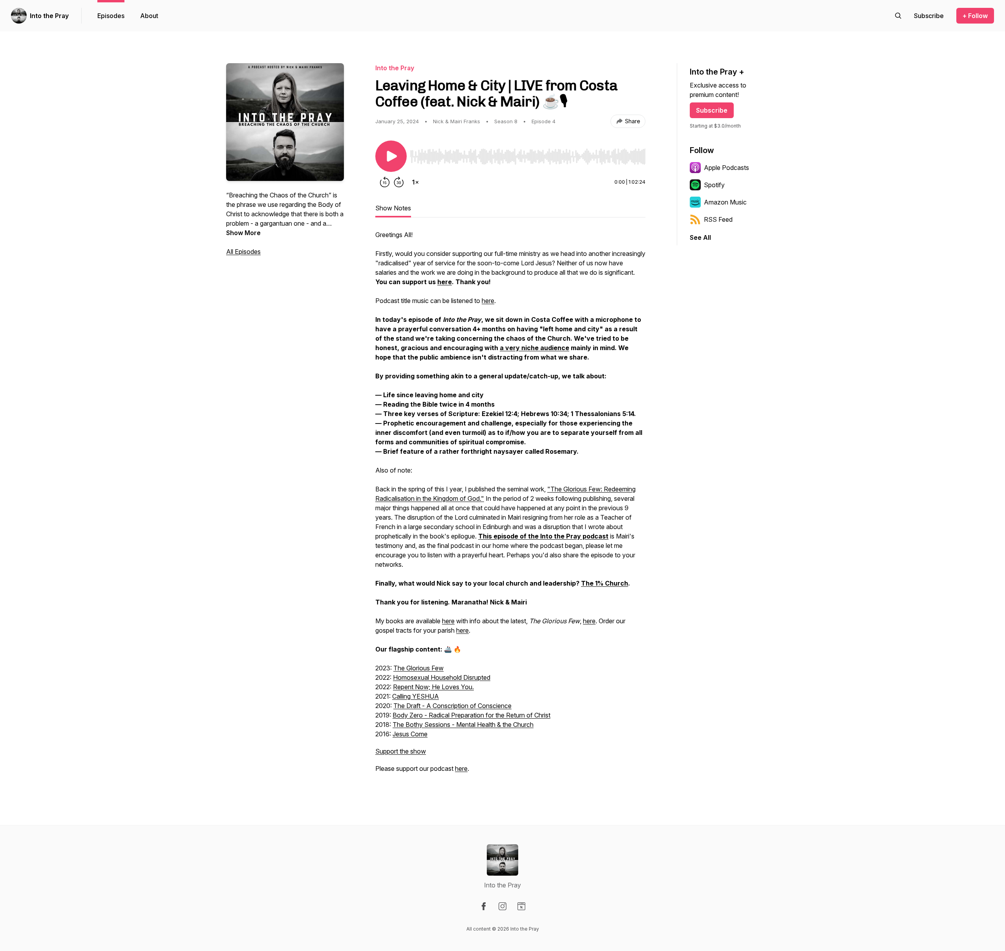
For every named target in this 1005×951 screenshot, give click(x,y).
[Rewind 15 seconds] (384, 182)
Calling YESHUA (415, 696)
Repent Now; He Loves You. (433, 687)
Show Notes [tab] (393, 208)
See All (700, 237)
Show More (243, 233)
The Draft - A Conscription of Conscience (452, 706)
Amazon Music (725, 202)
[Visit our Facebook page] (484, 906)
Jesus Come (410, 734)
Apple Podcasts (726, 168)
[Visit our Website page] (521, 906)
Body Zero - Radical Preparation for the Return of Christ (471, 715)
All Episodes (243, 252)
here (488, 301)
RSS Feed (718, 219)
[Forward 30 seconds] (398, 182)
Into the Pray (49, 16)
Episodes (110, 16)
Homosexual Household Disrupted (441, 677)
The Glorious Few (418, 668)
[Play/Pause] (391, 156)
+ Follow (975, 16)
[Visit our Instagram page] (502, 906)
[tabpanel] (510, 505)
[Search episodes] (898, 15)
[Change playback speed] (415, 182)
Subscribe (711, 110)
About (149, 16)
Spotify (714, 185)
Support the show (400, 751)
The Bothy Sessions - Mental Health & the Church (463, 724)
